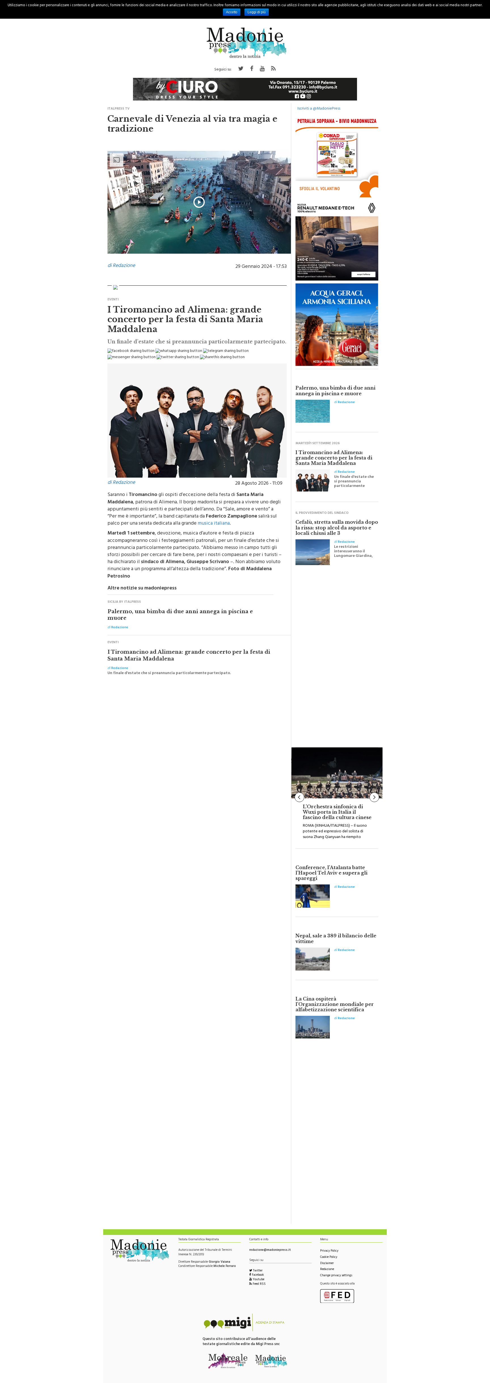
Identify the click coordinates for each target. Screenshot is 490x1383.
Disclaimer (327, 1264)
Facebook (257, 1275)
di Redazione (121, 266)
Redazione (327, 1270)
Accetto (231, 12)
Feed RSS (259, 1284)
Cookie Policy (328, 1257)
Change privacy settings (336, 1276)
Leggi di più (257, 12)
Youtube (258, 1280)
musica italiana (214, 524)
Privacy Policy (329, 1251)
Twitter (257, 1271)
